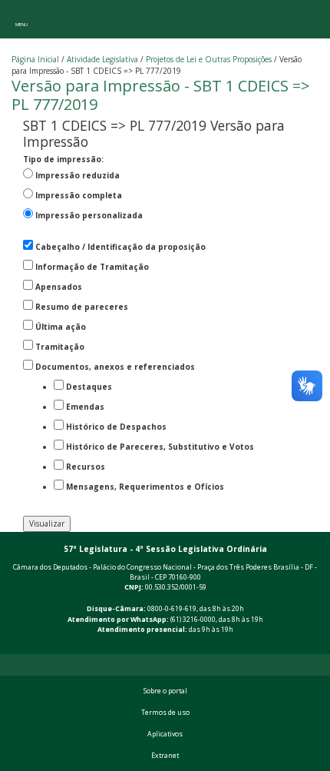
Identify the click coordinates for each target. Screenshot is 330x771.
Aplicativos (165, 734)
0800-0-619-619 (171, 608)
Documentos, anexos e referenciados (115, 366)
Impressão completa (78, 195)
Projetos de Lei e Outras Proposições (209, 59)
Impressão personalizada (89, 215)
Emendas (85, 406)
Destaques (89, 386)
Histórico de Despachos (116, 426)
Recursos (85, 466)
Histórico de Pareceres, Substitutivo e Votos (160, 446)
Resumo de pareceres (81, 306)
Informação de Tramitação (92, 266)
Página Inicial (35, 59)
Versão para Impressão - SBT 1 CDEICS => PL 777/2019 (161, 95)
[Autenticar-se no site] (315, 645)
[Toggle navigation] (21, 19)
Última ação (60, 326)
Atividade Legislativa (102, 59)
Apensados (58, 286)
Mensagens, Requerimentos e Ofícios (145, 486)
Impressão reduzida (77, 175)
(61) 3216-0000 (193, 619)
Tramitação (59, 346)
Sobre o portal (165, 691)
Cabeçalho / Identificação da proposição (120, 246)
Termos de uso (165, 712)
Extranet (165, 755)
